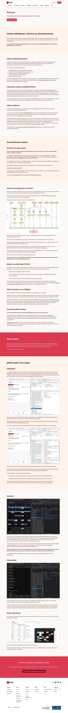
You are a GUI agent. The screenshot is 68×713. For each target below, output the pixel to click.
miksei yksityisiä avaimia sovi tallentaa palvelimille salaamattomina (27, 175)
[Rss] (60, 683)
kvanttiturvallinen (50, 90)
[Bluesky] (58, 683)
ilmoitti (36, 299)
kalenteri (36, 108)
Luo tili (59, 2)
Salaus (27, 693)
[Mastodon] (55, 683)
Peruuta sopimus (16, 707)
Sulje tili (9, 707)
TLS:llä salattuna (43, 247)
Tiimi (17, 691)
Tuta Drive (9, 693)
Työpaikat (47, 5)
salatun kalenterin (56, 282)
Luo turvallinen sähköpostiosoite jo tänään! (34, 671)
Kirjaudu (54, 2)
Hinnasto (23, 5)
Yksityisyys (18, 698)
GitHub (27, 699)
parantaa (42, 78)
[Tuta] (9, 2)
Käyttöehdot (18, 696)
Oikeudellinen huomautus (19, 701)
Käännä (55, 691)
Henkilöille (37, 689)
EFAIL (54, 301)
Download (16, 5)
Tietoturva (28, 691)
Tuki (52, 5)
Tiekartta (27, 689)
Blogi (41, 5)
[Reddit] (53, 683)
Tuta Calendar (9, 691)
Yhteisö (17, 689)
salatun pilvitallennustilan (13, 284)
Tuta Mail (8, 689)
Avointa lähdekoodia (28, 696)
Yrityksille (29, 5)
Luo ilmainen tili (12, 20)
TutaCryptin (50, 315)
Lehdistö (46, 691)
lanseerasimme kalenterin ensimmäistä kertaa (26, 127)
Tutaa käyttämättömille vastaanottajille (47, 80)
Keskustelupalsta (47, 689)
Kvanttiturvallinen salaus (12, 322)
